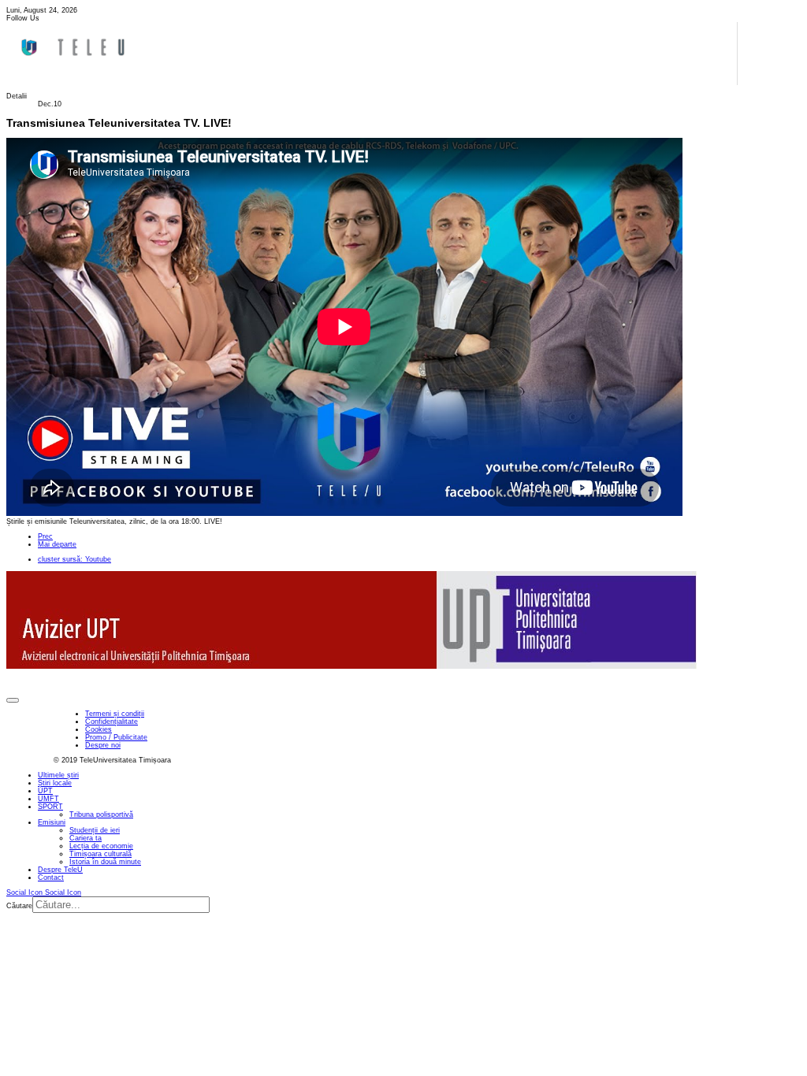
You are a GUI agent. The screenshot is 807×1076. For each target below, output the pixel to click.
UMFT (48, 799)
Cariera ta (85, 838)
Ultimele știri (58, 775)
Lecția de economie (101, 846)
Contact (51, 877)
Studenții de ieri (94, 830)
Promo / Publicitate (116, 737)
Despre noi (103, 745)
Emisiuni (51, 822)
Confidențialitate (111, 721)
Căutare (19, 906)
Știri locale (55, 783)
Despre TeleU (60, 870)
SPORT (50, 807)
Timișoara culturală (100, 854)
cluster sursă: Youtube (74, 559)
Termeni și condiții (114, 714)
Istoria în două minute (105, 862)
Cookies (98, 729)
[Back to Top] (12, 700)
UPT (45, 791)
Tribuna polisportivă (101, 814)
